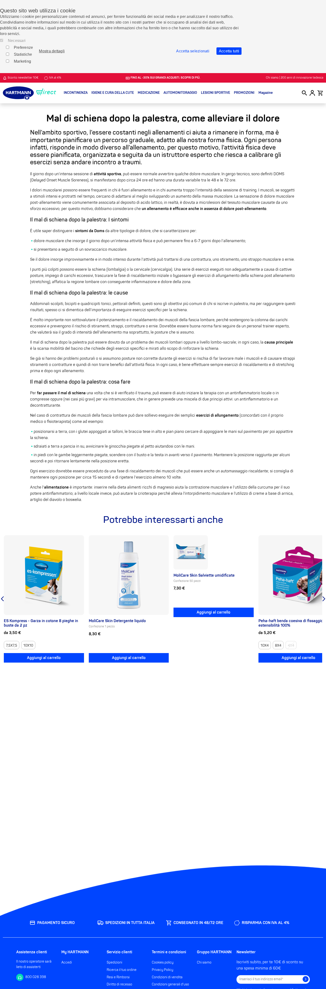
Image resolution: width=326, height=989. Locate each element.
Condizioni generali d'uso (170, 984)
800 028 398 (35, 977)
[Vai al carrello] (320, 93)
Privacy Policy (162, 970)
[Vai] (306, 979)
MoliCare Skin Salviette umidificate (204, 575)
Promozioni (244, 93)
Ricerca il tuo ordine (122, 970)
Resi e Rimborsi (118, 977)
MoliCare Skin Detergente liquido (117, 621)
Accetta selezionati (192, 51)
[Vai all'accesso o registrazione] (312, 93)
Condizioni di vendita (167, 977)
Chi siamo (204, 962)
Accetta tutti (229, 51)
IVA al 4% (55, 78)
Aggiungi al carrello (44, 657)
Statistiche (23, 54)
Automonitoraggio (180, 93)
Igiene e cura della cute (112, 93)
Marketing (22, 61)
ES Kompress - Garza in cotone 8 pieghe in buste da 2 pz (41, 623)
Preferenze (23, 47)
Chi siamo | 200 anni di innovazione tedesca (294, 78)
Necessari (17, 41)
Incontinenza (76, 93)
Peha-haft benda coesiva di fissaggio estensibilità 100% (290, 623)
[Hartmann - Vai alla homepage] (29, 93)
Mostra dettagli (52, 51)
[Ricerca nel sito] (304, 93)
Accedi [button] (66, 962)
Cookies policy (163, 962)
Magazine (265, 93)
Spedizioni (114, 962)
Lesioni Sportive (215, 93)
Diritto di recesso (119, 984)
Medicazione (149, 93)
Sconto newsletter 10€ (23, 78)
